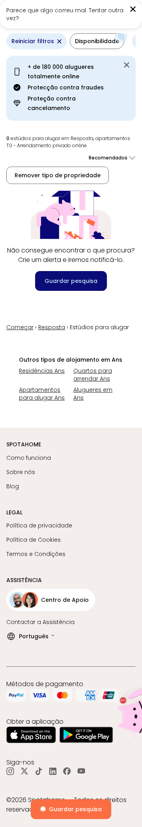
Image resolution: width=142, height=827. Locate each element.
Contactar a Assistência (40, 622)
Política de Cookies (33, 540)
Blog (12, 486)
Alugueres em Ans (92, 394)
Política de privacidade (39, 525)
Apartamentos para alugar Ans (42, 394)
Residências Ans (42, 371)
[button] (97, 41)
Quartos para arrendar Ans (92, 375)
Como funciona (28, 458)
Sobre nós (20, 472)
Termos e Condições (35, 554)
